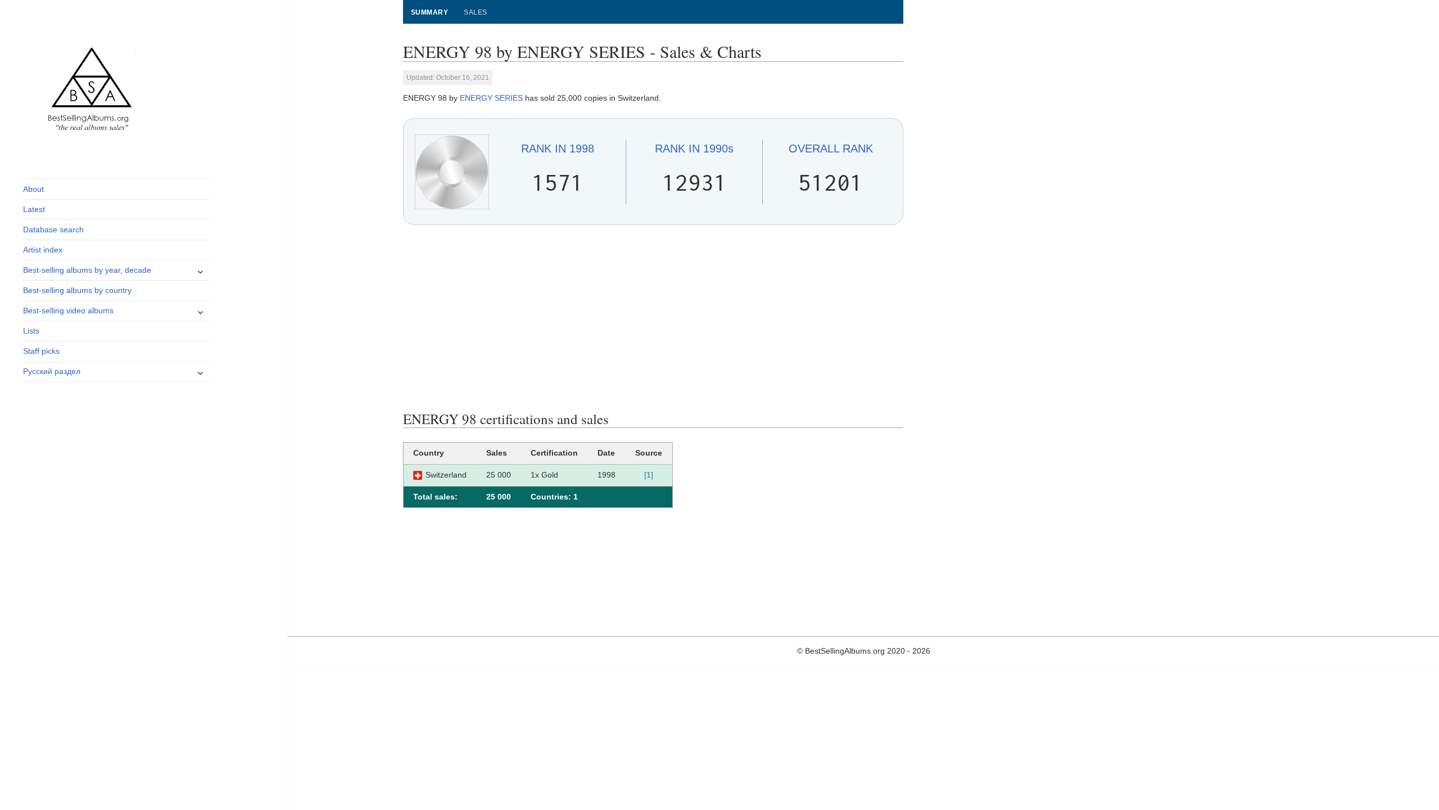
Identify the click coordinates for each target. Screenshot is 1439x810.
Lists (31, 330)
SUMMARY (429, 12)
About (33, 189)
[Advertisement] (653, 318)
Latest (34, 209)
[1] (648, 474)
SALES (475, 12)
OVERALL (831, 148)
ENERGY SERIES (491, 97)
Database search (53, 229)
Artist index (42, 249)
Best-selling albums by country (77, 290)
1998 (557, 148)
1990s (694, 148)
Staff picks (41, 351)
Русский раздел (51, 371)
